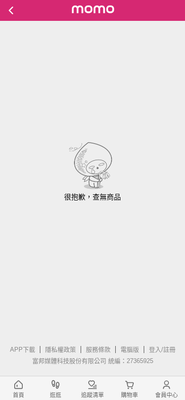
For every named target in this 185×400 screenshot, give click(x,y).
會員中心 (166, 395)
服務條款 (98, 349)
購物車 (129, 395)
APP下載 (22, 349)
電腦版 (129, 349)
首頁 (18, 395)
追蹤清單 (92, 395)
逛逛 (55, 395)
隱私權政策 (60, 349)
